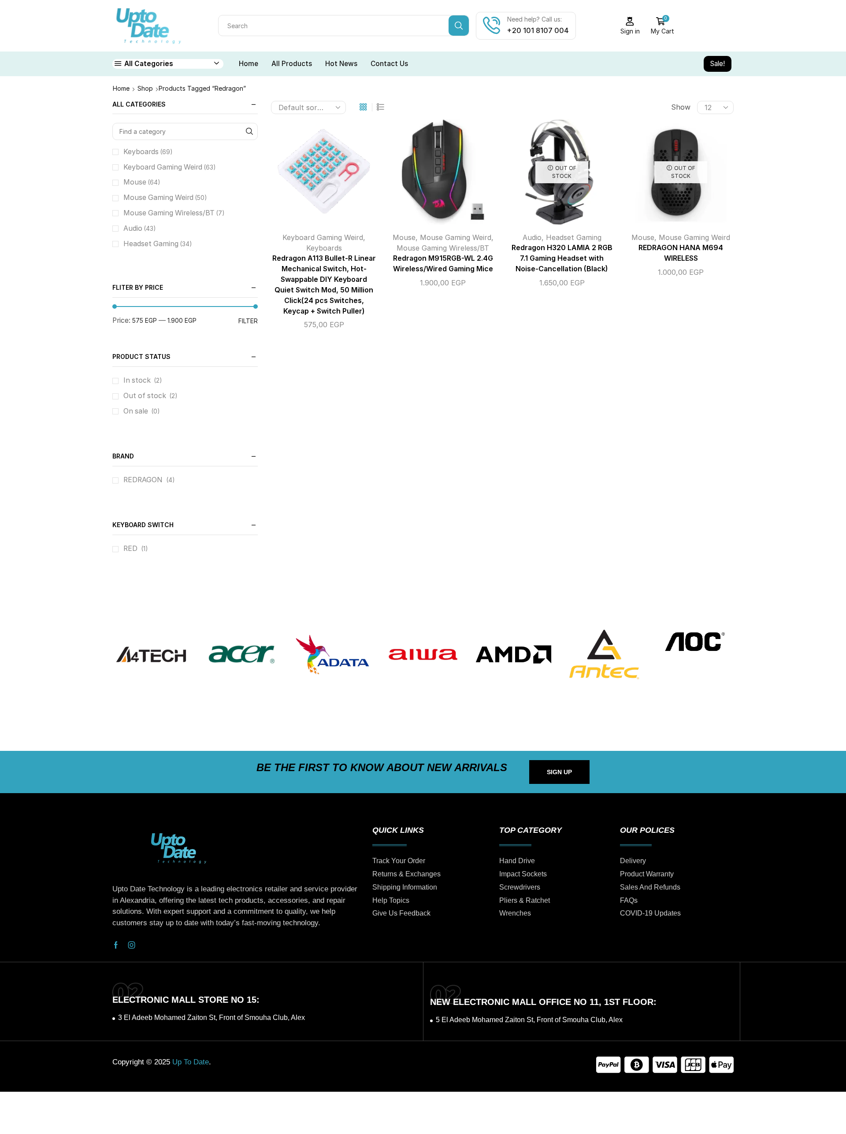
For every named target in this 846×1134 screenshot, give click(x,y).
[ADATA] (332, 654)
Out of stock (150, 396)
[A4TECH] (151, 654)
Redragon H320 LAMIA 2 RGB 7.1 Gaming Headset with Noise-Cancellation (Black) (562, 258)
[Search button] (459, 25)
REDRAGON (143, 480)
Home (248, 63)
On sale (141, 411)
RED (130, 548)
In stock (142, 380)
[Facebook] (115, 945)
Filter (248, 321)
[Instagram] (131, 945)
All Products (291, 63)
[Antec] (604, 654)
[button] (559, 772)
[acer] (242, 654)
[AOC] (695, 641)
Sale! (717, 63)
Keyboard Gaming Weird (322, 237)
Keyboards (324, 248)
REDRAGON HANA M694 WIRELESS (680, 253)
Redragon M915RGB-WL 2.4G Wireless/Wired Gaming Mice (443, 263)
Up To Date (190, 1062)
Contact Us (389, 63)
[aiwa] (423, 654)
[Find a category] (249, 131)
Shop (145, 88)
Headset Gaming (573, 237)
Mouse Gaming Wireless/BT (443, 248)
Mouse (404, 237)
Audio (532, 237)
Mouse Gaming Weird (455, 237)
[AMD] (514, 654)
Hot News (341, 63)
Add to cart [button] (315, 175)
